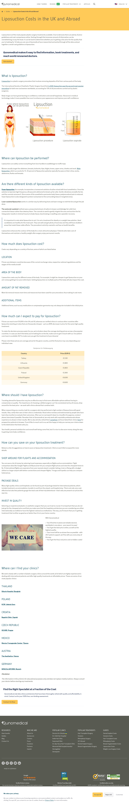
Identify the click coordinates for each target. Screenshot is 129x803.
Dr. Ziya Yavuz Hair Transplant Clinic (63, 744)
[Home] (2, 11)
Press (29, 741)
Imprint (29, 749)
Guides (4, 736)
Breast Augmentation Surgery (87, 746)
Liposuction (6, 81)
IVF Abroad (81, 741)
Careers (29, 738)
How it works (42, 4)
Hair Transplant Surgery (85, 733)
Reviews (53, 4)
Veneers (80, 736)
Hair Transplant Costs (110, 738)
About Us (30, 733)
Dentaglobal (56, 749)
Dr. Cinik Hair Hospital (59, 736)
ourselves (53, 420)
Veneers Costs (108, 736)
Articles (87, 4)
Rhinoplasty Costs (109, 741)
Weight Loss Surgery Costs (111, 749)
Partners (30, 746)
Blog (3, 738)
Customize (119, 794)
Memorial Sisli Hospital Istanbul (62, 746)
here (79, 420)
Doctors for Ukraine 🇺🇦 (59, 733)
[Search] (94, 4)
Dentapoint (56, 751)
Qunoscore (30, 736)
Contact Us (5, 741)
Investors (30, 744)
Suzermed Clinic (57, 741)
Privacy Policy (49, 800)
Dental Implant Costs (110, 733)
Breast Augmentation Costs (112, 744)
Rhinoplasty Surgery (84, 738)
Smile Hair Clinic (57, 738)
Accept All (97, 794)
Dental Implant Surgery (85, 744)
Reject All (108, 794)
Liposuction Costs (109, 746)
